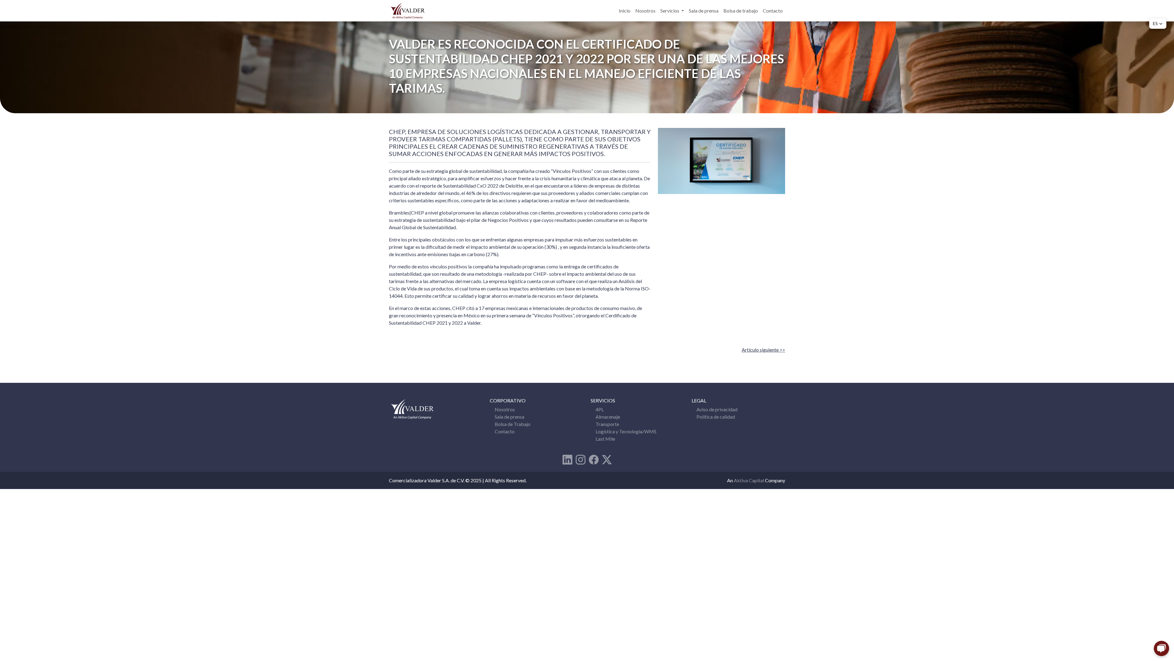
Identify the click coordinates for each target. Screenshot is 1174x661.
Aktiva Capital (749, 480)
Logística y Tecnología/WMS (626, 431)
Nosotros (645, 10)
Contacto (773, 10)
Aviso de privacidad (716, 409)
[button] (1158, 23)
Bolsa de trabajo (740, 10)
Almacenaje (608, 417)
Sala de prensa (703, 10)
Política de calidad (715, 417)
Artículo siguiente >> (763, 350)
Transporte (607, 424)
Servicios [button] (670, 10)
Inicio (624, 10)
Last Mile (605, 439)
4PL (600, 409)
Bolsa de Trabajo (512, 424)
